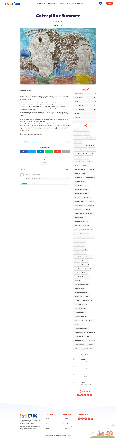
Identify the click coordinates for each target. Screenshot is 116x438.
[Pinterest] (85, 395)
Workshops (80, 3)
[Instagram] (81, 395)
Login (68, 169)
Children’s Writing (42, 3)
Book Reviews (51, 3)
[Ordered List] (34, 178)
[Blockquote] (38, 178)
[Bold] (27, 178)
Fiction (60, 25)
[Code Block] (40, 178)
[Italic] (28, 178)
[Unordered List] (36, 178)
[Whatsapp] (88, 395)
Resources (61, 3)
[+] (45, 178)
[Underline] (30, 178)
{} (43, 178)
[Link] (42, 178)
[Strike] (32, 178)
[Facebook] (78, 395)
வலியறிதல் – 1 (84, 382)
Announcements (71, 3)
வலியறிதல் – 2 (84, 374)
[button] (100, 3)
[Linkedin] (91, 395)
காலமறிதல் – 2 (84, 359)
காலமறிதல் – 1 (84, 367)
